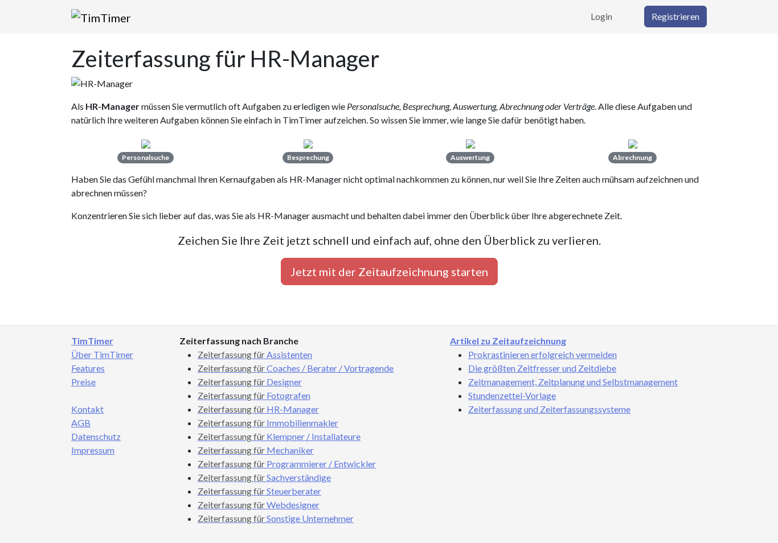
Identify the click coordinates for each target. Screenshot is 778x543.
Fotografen (254, 395)
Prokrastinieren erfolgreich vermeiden (542, 354)
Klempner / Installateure (279, 436)
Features (88, 368)
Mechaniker (256, 450)
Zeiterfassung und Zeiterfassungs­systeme (549, 409)
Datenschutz (96, 436)
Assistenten (255, 354)
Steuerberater (259, 491)
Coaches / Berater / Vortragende (296, 368)
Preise (83, 381)
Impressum (92, 450)
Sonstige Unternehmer (276, 518)
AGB (81, 422)
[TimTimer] (101, 17)
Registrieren (675, 16)
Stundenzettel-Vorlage (512, 395)
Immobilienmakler (268, 422)
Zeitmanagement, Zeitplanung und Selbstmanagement (573, 381)
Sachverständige (264, 477)
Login (601, 16)
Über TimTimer (102, 354)
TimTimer (92, 340)
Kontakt (87, 409)
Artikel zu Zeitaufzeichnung (508, 340)
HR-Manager (258, 409)
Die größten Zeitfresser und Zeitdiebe (542, 368)
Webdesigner (259, 504)
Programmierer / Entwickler (287, 463)
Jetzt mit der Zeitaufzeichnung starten (389, 271)
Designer (250, 381)
